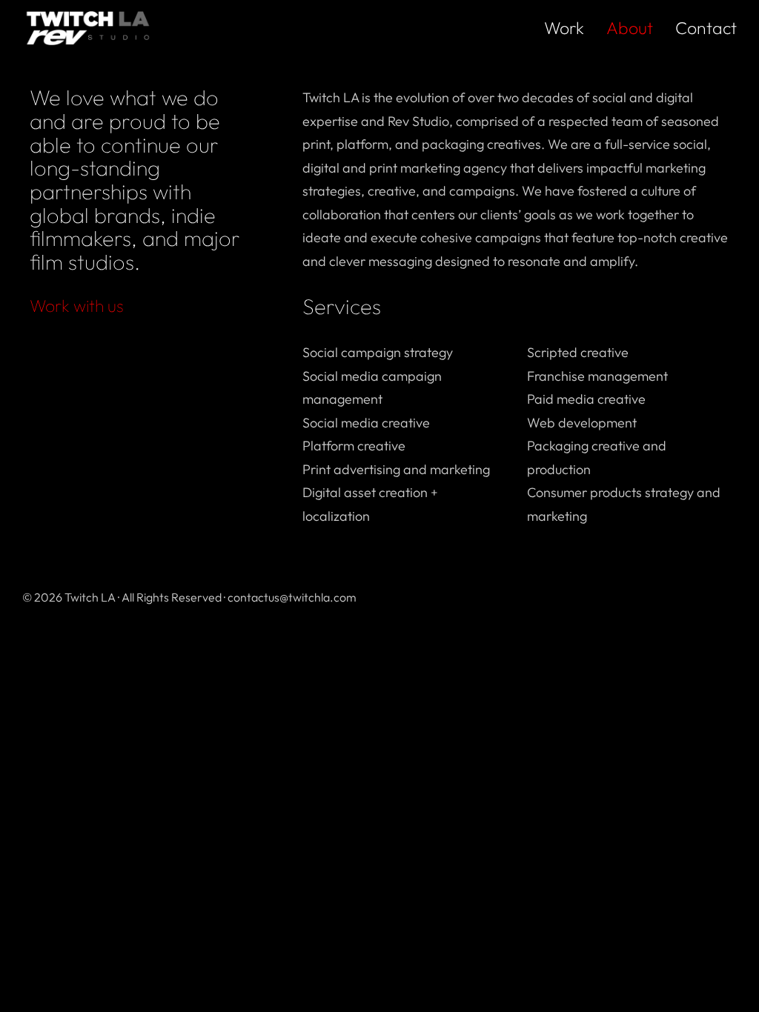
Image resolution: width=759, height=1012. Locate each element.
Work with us (77, 305)
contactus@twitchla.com (292, 597)
